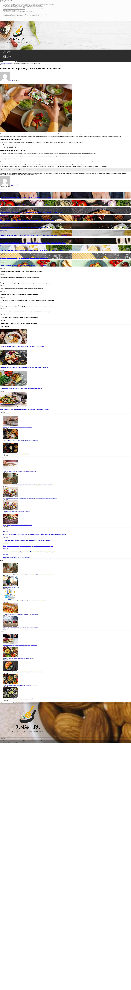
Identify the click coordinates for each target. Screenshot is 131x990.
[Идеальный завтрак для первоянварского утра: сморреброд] (10, 510)
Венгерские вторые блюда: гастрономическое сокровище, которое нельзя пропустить (31, 212)
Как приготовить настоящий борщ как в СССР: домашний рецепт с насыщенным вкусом (24, 7)
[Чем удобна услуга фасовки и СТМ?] (10, 585)
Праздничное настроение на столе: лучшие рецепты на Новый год (18, 11)
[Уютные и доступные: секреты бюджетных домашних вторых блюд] (10, 657)
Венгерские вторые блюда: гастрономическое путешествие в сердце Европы (22, 346)
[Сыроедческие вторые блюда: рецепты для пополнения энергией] (10, 697)
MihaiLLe (12, 80)
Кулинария (5, 57)
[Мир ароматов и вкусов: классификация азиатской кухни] (10, 452)
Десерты (5, 53)
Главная (4, 50)
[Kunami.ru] (17, 45)
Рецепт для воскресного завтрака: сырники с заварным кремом (17, 525)
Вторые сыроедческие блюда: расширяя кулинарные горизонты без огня (27, 220)
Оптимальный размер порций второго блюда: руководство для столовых (27, 197)
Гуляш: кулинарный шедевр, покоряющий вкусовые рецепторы (24, 258)
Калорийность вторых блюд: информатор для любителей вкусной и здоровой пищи (24, 409)
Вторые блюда (6, 52)
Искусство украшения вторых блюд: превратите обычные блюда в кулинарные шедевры (33, 243)
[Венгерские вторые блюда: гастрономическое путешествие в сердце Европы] (13, 343)
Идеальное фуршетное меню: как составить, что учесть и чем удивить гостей (21, 15)
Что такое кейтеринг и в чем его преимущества (14, 9)
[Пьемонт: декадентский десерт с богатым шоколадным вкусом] (10, 425)
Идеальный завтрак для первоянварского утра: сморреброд (16, 511)
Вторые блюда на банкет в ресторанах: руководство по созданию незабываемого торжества (33, 235)
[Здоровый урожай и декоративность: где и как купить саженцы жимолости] (10, 626)
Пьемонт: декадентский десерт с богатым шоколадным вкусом (17, 427)
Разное (4, 58)
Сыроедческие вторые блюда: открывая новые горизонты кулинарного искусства (24, 367)
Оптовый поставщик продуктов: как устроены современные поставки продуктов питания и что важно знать (28, 4)
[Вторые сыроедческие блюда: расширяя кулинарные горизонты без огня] (10, 683)
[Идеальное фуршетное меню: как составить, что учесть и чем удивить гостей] (10, 612)
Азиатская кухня (7, 51)
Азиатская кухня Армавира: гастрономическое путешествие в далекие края (20, 440)
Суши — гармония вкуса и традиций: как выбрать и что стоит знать (19, 12)
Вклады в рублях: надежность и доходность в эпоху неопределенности (19, 471)
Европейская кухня (7, 56)
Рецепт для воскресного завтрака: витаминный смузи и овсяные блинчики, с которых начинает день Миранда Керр (30, 498)
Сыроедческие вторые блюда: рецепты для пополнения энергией (24, 227)
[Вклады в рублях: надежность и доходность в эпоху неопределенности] (10, 469)
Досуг (4, 55)
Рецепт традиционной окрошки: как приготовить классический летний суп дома (22, 5)
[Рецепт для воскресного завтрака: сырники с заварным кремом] (10, 523)
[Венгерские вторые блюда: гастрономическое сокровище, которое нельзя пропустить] (10, 670)
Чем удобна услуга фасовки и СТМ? (11, 10)
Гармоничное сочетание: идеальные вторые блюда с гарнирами (23, 265)
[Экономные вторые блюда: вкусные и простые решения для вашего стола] (13, 385)
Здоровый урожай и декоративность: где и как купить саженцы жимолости (20, 627)
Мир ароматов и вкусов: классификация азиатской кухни (16, 454)
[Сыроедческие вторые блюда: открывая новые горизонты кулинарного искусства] (13, 364)
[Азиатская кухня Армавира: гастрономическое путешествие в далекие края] (10, 439)
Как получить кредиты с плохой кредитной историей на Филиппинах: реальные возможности (25, 14)
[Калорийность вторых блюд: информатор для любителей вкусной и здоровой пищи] (13, 406)
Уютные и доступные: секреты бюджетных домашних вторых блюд (25, 205)
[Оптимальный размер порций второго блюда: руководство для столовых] (10, 643)
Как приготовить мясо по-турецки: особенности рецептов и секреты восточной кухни (23, 6)
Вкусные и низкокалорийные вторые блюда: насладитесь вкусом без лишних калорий (32, 250)
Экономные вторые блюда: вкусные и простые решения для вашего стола (21, 388)
